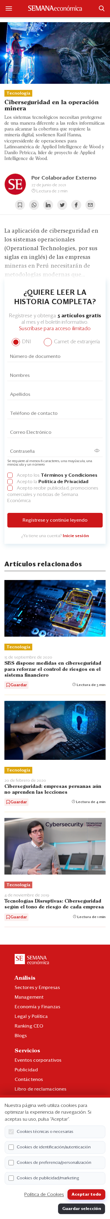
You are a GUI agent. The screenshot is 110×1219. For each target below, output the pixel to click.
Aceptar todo (86, 1194)
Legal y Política (31, 1016)
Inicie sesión (76, 536)
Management (29, 997)
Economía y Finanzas (37, 1006)
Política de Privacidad (63, 481)
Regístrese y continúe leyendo (55, 520)
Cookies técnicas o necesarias (45, 1132)
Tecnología (18, 93)
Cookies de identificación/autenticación (54, 1147)
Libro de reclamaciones (40, 1089)
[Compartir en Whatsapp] (34, 205)
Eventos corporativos (38, 1060)
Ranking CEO (29, 1026)
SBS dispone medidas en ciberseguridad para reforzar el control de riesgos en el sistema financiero (52, 669)
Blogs (21, 1035)
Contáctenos (29, 1079)
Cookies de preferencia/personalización (54, 1163)
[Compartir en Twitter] (62, 205)
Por (64, 178)
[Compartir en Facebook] (76, 205)
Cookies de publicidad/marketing (48, 1178)
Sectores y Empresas (37, 987)
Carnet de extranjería (76, 341)
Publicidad (26, 1070)
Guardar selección (81, 1209)
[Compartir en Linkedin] (48, 205)
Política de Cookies (44, 1194)
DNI (26, 341)
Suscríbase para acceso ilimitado (55, 328)
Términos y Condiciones (69, 475)
